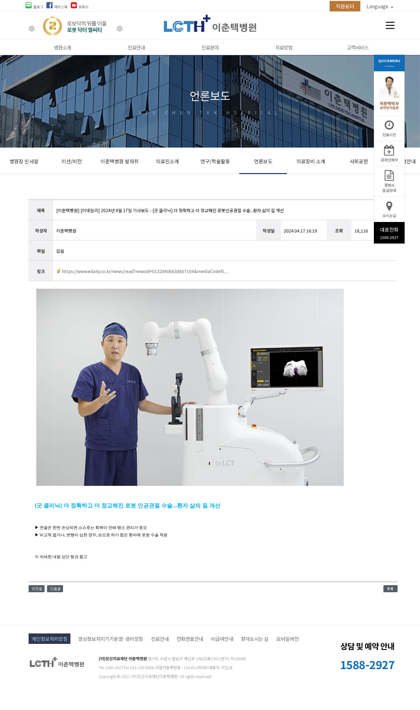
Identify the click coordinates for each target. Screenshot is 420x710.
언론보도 (263, 161)
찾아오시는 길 (255, 638)
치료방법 (283, 47)
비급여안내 (222, 638)
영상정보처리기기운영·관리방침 (110, 638)
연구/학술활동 (215, 161)
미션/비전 (71, 161)
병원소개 (62, 47)
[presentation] (32, 29)
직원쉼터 (345, 6)
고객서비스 (357, 47)
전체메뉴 (390, 25)
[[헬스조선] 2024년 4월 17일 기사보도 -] (55, 590)
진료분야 (210, 47)
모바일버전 (287, 638)
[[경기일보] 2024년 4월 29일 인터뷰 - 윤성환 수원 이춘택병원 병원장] (37, 590)
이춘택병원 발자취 (120, 161)
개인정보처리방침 (49, 638)
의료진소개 (167, 161)
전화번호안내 (189, 638)
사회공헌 (359, 161)
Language (378, 6)
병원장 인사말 (24, 161)
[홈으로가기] (210, 30)
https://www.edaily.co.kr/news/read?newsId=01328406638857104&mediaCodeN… (145, 271)
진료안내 (136, 47)
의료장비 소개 (310, 161)
